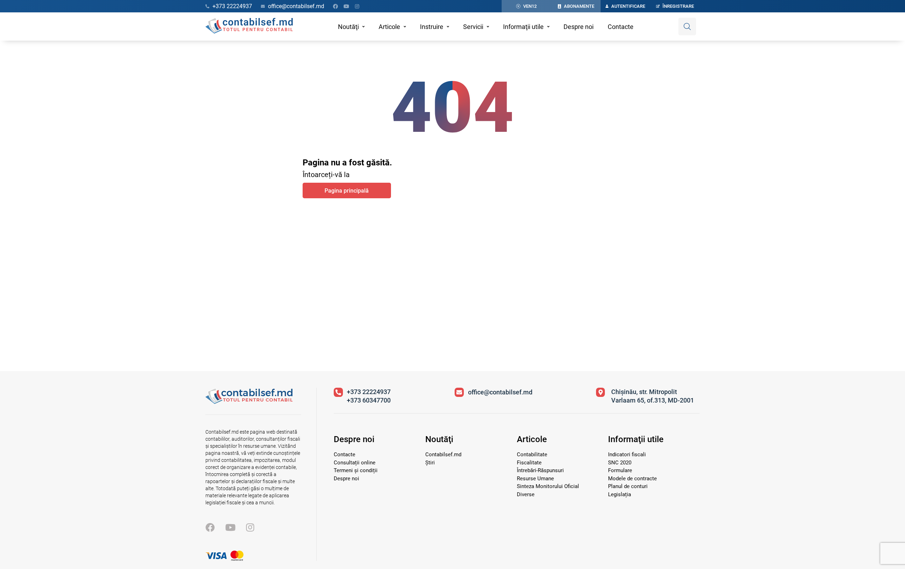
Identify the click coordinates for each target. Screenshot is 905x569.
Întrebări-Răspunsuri (540, 470)
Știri (430, 462)
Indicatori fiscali (627, 454)
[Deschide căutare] (687, 26)
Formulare (620, 470)
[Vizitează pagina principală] (249, 26)
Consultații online (354, 462)
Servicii (473, 26)
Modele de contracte (632, 478)
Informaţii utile (523, 26)
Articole (389, 26)
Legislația (619, 494)
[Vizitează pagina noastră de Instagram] (357, 6)
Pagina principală (347, 190)
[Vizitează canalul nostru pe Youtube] (346, 6)
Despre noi (579, 26)
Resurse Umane (535, 478)
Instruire (431, 26)
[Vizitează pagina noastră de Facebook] (335, 6)
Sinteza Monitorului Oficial (548, 486)
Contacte (621, 26)
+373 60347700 (369, 400)
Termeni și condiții (356, 470)
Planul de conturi (628, 486)
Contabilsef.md (443, 454)
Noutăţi (348, 26)
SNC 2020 (619, 462)
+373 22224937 (369, 391)
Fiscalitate (529, 462)
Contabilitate (532, 454)
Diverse (526, 494)
